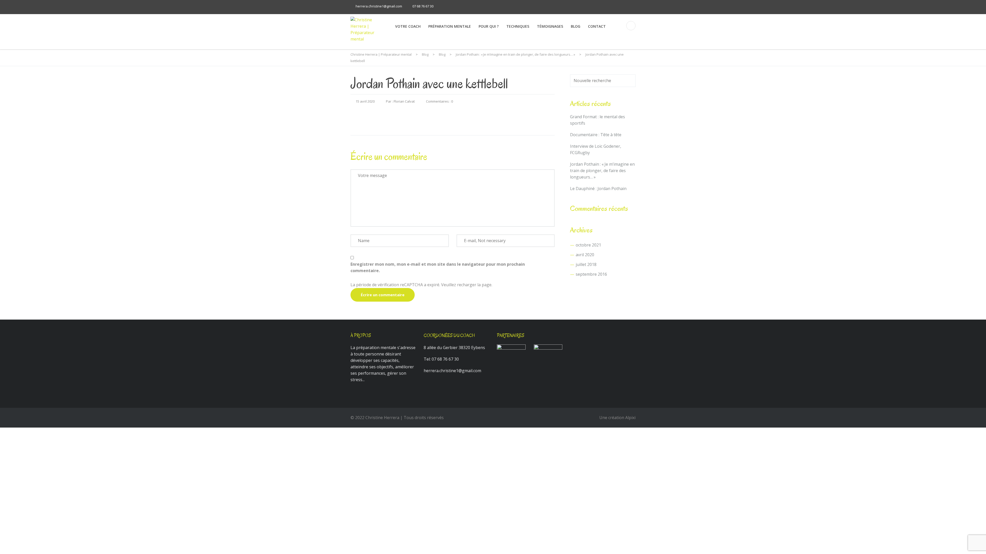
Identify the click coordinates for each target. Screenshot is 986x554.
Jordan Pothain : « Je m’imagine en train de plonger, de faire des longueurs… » (602, 170)
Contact (597, 26)
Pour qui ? (489, 26)
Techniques (517, 26)
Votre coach (408, 26)
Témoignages (550, 26)
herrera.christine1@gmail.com (379, 6)
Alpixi (630, 417)
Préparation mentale (449, 26)
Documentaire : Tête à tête (595, 134)
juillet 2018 (586, 264)
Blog (575, 26)
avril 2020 (585, 255)
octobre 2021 (588, 245)
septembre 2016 (591, 274)
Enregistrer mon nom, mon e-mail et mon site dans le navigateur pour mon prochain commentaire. (437, 267)
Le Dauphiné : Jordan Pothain (598, 188)
